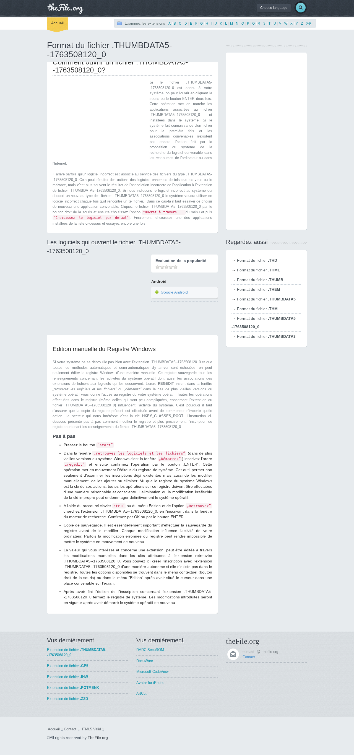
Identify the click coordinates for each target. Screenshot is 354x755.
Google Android (174, 292)
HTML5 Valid (90, 729)
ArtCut (141, 693)
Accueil (57, 23)
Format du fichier (257, 260)
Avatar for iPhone (150, 683)
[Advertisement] (99, 118)
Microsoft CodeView (152, 672)
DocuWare (144, 661)
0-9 (308, 23)
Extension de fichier (67, 666)
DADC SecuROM (150, 650)
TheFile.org (98, 737)
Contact (249, 657)
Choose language (273, 8)
